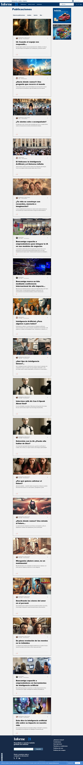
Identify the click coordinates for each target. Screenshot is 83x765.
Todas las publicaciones (19, 15)
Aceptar (77, 763)
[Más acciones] (48, 38)
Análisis (29, 15)
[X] (76, 4)
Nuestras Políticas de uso (54, 763)
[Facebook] (79, 4)
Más (41, 15)
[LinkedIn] (81, 4)
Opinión (35, 15)
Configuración (70, 763)
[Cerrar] (81, 763)
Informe (6, 4)
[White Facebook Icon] (17, 758)
